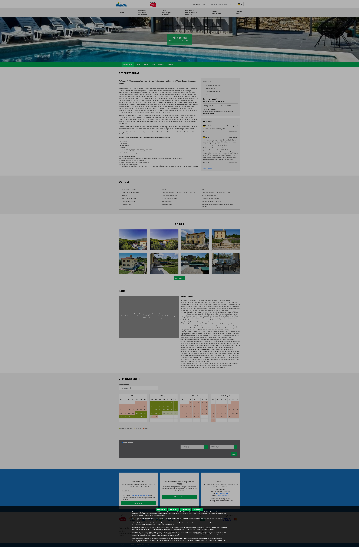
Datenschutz (186, 509)
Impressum (197, 509)
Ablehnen (173, 509)
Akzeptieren (161, 509)
